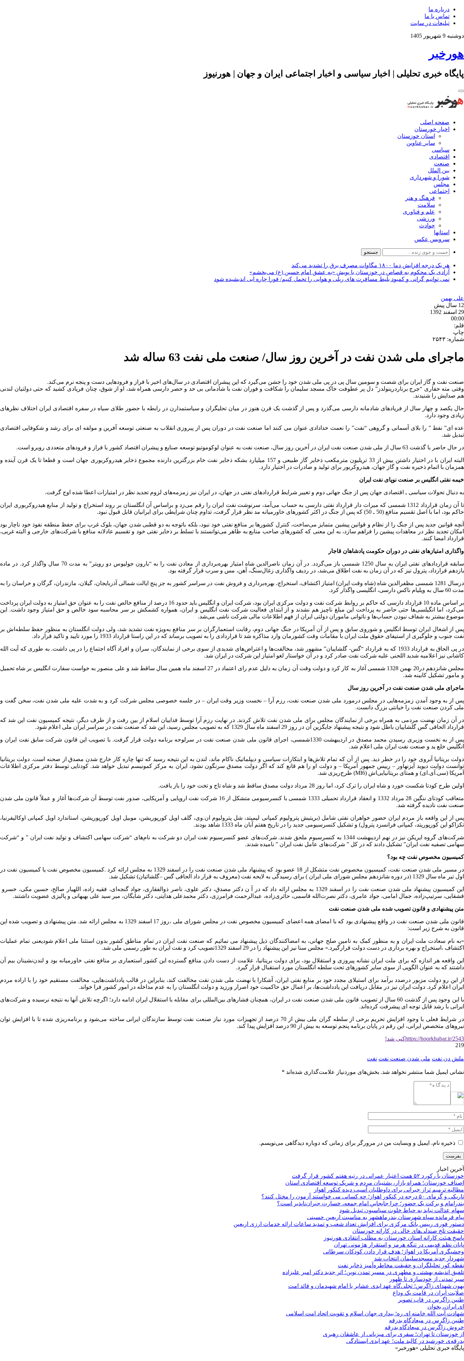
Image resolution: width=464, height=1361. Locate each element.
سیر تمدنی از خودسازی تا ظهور (426, 1279)
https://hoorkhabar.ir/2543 (424, 1039)
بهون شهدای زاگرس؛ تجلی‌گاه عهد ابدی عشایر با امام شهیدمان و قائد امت (376, 1286)
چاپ (458, 332)
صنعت (442, 163)
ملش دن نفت (448, 1058)
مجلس (442, 184)
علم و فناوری (419, 212)
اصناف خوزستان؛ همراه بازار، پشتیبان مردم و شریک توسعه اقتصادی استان (374, 1183)
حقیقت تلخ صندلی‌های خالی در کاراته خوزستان (408, 1231)
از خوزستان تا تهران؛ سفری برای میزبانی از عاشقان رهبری (393, 1334)
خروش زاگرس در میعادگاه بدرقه (424, 1327)
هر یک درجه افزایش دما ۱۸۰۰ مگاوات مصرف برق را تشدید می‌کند (370, 265)
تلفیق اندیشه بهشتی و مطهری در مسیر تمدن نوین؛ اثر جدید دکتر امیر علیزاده (373, 1272)
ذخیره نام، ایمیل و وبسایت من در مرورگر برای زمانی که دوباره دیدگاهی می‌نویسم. (357, 1143)
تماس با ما (437, 16)
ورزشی (426, 218)
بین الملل (439, 170)
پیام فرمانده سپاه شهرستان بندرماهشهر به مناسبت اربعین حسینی (385, 1217)
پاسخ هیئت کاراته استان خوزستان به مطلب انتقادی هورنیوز (394, 1238)
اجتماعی (439, 191)
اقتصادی (439, 157)
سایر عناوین (420, 143)
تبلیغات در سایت (430, 23)
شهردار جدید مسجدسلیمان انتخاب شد (419, 1258)
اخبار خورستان (432, 129)
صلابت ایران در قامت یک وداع (428, 1293)
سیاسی (441, 150)
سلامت (426, 205)
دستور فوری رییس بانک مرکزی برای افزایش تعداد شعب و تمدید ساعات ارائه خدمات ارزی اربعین (348, 1224)
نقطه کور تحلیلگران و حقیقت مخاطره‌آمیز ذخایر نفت (401, 1265)
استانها (442, 232)
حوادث (427, 225)
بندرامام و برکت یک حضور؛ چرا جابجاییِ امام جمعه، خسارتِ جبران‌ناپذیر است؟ (370, 1203)
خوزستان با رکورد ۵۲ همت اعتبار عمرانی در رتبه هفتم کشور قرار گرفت (378, 1176)
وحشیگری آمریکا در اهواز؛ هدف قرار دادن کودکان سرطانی (393, 1251)
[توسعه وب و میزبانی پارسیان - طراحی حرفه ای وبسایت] (446, 1357)
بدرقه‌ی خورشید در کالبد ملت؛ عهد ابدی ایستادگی (405, 1341)
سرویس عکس (432, 239)
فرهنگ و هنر (420, 198)
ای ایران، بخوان (445, 1306)
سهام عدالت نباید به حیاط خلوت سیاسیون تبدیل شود (401, 1210)
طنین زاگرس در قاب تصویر (431, 1300)
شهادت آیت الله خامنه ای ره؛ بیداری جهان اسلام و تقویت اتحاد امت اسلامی (375, 1313)
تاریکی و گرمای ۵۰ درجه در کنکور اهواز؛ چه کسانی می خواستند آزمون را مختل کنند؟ (362, 1196)
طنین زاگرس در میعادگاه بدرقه (426, 1320)
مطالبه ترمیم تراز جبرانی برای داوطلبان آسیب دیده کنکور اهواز (389, 1189)
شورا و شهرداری (430, 177)
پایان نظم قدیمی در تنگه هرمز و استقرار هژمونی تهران (399, 1245)
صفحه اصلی (435, 122)
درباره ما (439, 9)
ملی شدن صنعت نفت (404, 1058)
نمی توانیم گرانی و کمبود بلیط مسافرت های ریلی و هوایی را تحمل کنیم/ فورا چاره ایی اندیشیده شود (332, 279)
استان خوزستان (416, 136)
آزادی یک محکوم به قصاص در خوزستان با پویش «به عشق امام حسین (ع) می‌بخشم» (349, 272)
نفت (372, 1058)
